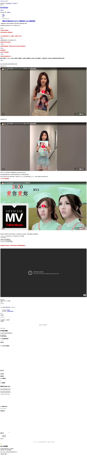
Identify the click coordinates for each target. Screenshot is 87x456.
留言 (9, 307)
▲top (1, 313)
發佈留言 (2, 321)
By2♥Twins (4, 7)
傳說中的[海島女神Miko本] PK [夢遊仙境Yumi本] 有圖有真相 (18, 21)
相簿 (3, 14)
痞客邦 (6, 307)
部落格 (3, 15)
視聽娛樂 (8, 310)
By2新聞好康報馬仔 (10, 311)
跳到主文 (2, 10)
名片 (3, 16)
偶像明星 (8, 12)
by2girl (1, 301)
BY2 (1, 340)
